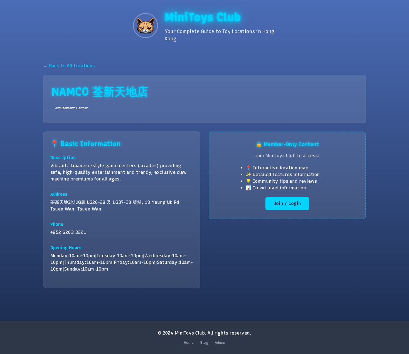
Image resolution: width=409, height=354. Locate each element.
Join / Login (287, 203)
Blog (204, 342)
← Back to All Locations (69, 65)
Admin (220, 342)
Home (189, 342)
